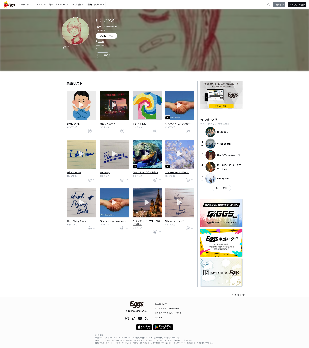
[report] (68, 47)
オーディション (26, 4)
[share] (64, 47)
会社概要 (159, 317)
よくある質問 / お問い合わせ (167, 308)
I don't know (74, 172)
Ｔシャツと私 (139, 123)
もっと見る (102, 55)
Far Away (105, 172)
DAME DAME (73, 123)
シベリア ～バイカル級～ (145, 172)
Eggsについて (161, 304)
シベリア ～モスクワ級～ (178, 123)
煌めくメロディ (107, 123)
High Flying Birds (76, 221)
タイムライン (62, 4)
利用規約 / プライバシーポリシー (169, 313)
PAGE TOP (239, 295)
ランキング (41, 4)
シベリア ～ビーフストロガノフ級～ (146, 222)
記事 (51, 4)
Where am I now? (174, 221)
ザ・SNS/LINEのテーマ (177, 172)
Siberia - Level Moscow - (113, 221)
